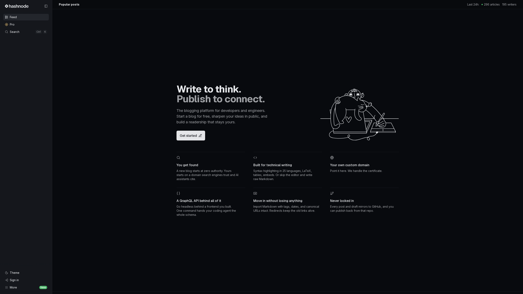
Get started (188, 136)
